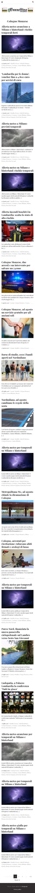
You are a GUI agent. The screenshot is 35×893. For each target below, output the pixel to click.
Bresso (17, 63)
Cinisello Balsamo (24, 63)
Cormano (14, 65)
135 (31, 876)
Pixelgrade (25, 886)
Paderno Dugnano (11, 117)
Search (32, 1)
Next (16, 880)
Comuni (12, 303)
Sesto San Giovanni (11, 67)
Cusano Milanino (22, 65)
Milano (29, 65)
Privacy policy (17, 889)
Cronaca (27, 303)
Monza (17, 393)
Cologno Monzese (19, 303)
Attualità (12, 63)
